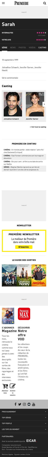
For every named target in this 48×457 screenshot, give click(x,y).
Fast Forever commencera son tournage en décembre (24, 157)
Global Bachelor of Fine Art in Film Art (14, 447)
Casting (42, 47)
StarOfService (32, 447)
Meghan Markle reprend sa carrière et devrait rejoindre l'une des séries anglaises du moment (21, 169)
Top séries (6, 418)
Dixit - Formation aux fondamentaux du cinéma (17, 449)
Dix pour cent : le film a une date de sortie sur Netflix (23, 162)
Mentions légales (7, 454)
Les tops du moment (10, 429)
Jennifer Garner (26, 67)
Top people (7, 423)
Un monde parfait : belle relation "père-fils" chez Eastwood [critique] (24, 151)
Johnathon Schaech (10, 67)
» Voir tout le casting (38, 127)
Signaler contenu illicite (22, 454)
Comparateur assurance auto (11, 445)
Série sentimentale (10, 78)
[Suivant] (44, 104)
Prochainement (9, 412)
